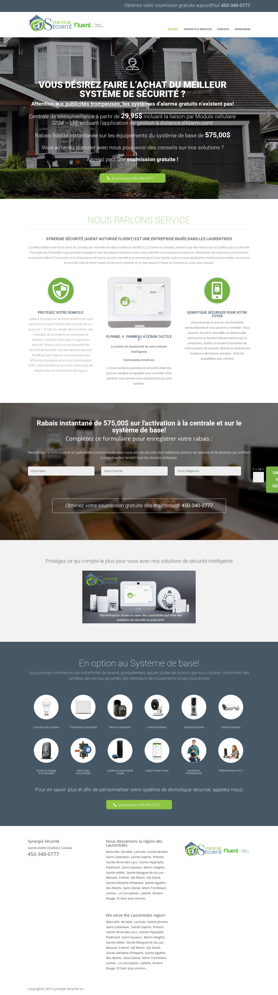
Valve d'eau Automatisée (83, 772)
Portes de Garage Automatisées (46, 772)
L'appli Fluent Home (157, 770)
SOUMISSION (242, 29)
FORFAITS (223, 29)
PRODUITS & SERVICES (198, 29)
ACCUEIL (173, 29)
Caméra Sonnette (194, 727)
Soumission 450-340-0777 (133, 178)
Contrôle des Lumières (46, 727)
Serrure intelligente (120, 727)
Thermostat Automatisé (83, 727)
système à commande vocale (120, 772)
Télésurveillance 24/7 (230, 770)
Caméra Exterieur (231, 727)
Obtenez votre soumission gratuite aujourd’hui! (187, 5)
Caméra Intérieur (157, 727)
